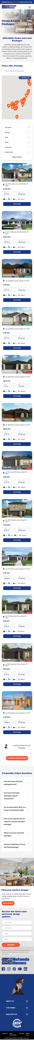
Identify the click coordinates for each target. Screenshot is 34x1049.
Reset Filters (17, 157)
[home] (9, 6)
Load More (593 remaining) (17, 758)
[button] (29, 7)
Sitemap (21, 1033)
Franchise (4, 1033)
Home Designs (8, 903)
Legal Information (12, 1034)
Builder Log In (28, 1034)
